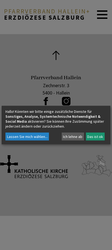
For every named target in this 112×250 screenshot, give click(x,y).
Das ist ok (95, 136)
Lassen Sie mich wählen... (27, 136)
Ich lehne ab (72, 136)
